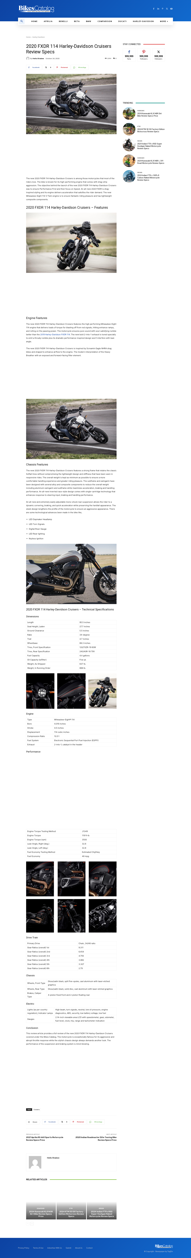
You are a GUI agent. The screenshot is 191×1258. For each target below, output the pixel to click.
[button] (22, 21)
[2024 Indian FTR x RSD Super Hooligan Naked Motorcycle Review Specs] (102, 1201)
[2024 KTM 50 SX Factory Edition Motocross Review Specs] (71, 1201)
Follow (144, 50)
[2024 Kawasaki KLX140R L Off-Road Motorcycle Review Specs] (129, 160)
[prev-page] (27, 1223)
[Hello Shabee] (28, 58)
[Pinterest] (162, 8)
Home (28, 37)
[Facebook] (153, 8)
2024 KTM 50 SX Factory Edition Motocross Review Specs (71, 1213)
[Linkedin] (158, 8)
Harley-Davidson (38, 37)
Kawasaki (40, 1208)
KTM (71, 1208)
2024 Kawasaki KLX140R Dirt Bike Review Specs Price (41, 1213)
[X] (167, 8)
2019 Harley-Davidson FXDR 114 (55, 334)
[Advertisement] (71, 156)
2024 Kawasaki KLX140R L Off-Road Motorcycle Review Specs (150, 162)
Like (129, 50)
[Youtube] (171, 8)
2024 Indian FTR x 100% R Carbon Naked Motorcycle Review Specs (148, 177)
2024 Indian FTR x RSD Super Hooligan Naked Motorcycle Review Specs (101, 1213)
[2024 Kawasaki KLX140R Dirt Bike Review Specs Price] (41, 1201)
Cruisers (37, 1109)
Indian (101, 1208)
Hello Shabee (38, 58)
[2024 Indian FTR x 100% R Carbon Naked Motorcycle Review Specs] (129, 176)
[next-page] (32, 1223)
